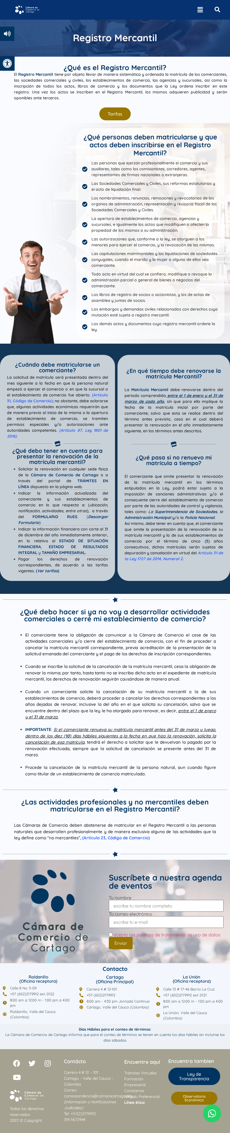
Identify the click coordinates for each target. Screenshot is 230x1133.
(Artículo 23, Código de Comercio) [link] (116, 837)
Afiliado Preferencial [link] (142, 1096)
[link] (7, 63)
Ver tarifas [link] (47, 570)
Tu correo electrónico (130, 914)
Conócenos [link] (134, 1090)
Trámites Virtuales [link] (140, 1072)
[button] (200, 9)
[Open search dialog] (217, 9)
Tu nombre (120, 897)
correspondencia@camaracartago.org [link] (98, 1095)
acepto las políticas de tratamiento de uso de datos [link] (167, 934)
